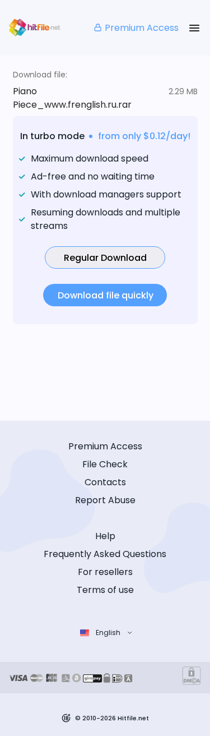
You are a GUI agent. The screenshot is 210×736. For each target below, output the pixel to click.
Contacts (105, 482)
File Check (105, 464)
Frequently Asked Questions (105, 554)
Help (105, 536)
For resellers (105, 571)
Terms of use (105, 589)
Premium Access (142, 27)
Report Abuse (105, 500)
